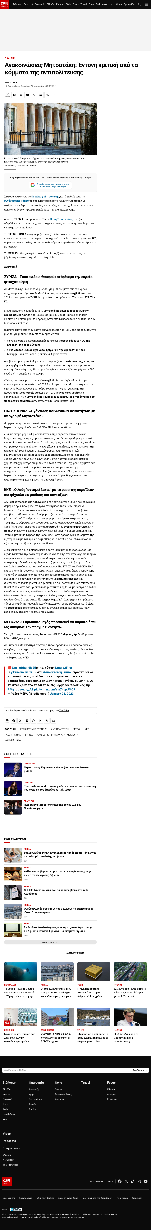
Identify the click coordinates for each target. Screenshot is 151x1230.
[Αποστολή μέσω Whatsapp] (34, 95)
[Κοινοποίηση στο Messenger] (27, 95)
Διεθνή (32, 1109)
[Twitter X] (126, 1181)
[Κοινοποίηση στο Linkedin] (41, 95)
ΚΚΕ (87, 729)
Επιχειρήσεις (35, 1099)
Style (68, 4)
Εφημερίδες (130, 4)
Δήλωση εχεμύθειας (68, 1198)
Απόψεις (111, 1094)
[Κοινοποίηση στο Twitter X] (21, 95)
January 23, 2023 (62, 693)
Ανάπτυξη (34, 1089)
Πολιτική (28, 4)
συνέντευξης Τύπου (16, 200)
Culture (58, 1089)
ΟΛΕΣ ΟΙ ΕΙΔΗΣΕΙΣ (50, 942)
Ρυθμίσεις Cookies (45, 1198)
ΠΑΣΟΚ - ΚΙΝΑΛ (12, 734)
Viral (5, 1119)
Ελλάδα (50, 4)
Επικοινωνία (122, 1198)
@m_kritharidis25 (24, 667)
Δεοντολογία (25, 1198)
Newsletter (8, 1160)
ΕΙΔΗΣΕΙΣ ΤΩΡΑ (12, 740)
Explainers (112, 1099)
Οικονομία (40, 4)
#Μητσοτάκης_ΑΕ (20, 689)
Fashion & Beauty (63, 1094)
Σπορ (91, 4)
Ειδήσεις (17, 4)
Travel (83, 4)
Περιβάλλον (9, 1114)
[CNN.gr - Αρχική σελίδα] (7, 1181)
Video (119, 4)
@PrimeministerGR (23, 672)
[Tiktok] (132, 1181)
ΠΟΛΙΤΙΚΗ (11, 58)
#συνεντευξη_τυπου (57, 672)
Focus (76, 4)
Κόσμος (60, 4)
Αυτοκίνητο (108, 4)
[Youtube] (145, 1181)
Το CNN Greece (10, 1164)
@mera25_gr (63, 667)
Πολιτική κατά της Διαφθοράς (97, 1198)
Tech (98, 4)
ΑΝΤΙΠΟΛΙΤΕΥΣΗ (60, 729)
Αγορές (32, 1104)
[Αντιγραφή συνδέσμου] (47, 95)
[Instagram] (139, 1181)
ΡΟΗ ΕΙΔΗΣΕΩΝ (15, 839)
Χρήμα (32, 1094)
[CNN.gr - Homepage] (4, 4)
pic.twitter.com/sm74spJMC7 (54, 689)
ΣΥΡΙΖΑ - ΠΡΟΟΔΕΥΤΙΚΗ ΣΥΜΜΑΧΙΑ (44, 734)
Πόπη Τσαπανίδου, (61, 219)
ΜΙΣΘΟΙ (76, 729)
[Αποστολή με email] (54, 95)
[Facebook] (120, 1181)
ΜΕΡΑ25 (71, 734)
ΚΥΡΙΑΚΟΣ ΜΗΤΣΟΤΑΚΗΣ (33, 729)
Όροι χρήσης (9, 1198)
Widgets (7, 1155)
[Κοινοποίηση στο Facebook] (14, 95)
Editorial (111, 1089)
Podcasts (9, 1141)
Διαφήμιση (137, 1198)
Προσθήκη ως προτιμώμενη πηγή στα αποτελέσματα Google (53, 185)
